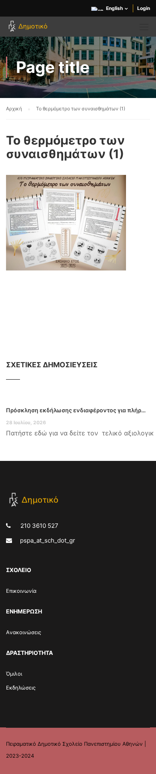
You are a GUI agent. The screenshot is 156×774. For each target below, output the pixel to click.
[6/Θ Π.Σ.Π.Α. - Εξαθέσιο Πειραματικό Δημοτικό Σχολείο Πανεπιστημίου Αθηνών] (29, 29)
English (114, 8)
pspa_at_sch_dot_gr (47, 540)
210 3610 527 (38, 525)
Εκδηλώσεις (21, 687)
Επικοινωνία (21, 591)
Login (143, 8)
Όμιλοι (14, 673)
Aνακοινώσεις (23, 632)
